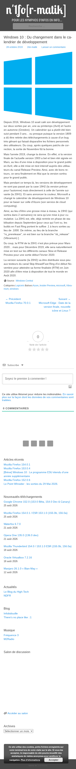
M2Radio (9, 639)
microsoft (60, 285)
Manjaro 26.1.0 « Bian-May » (21, 568)
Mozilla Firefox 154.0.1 (17, 464)
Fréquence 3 (11, 635)
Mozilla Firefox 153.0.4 (17, 468)
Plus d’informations (30, 760)
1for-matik (32, 47)
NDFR (7, 595)
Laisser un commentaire (54, 47)
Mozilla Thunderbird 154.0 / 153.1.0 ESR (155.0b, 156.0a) (38, 546)
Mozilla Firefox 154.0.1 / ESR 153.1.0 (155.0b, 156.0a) (36, 512)
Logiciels (19, 285)
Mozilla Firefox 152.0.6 (17, 479)
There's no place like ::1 (18, 617)
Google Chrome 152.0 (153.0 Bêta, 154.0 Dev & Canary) (37, 501)
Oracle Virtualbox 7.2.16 (18, 557)
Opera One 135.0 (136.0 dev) (21, 535)
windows (14, 289)
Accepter (53, 759)
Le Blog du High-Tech (16, 591)
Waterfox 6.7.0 (12, 523)
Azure (36, 285)
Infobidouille (11, 613)
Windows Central (24, 280)
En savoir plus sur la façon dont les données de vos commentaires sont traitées (38, 397)
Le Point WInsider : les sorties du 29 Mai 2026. (31, 483)
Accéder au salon (18, 713)
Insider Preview (47, 285)
